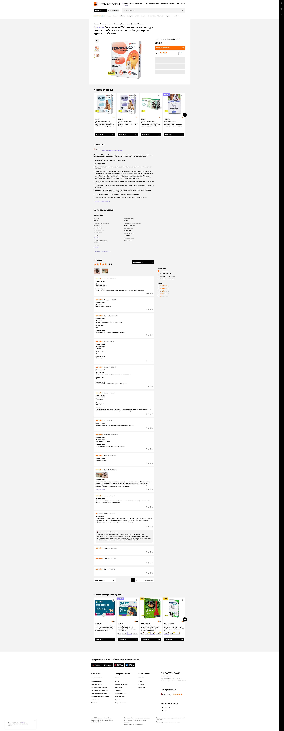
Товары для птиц (96, 699)
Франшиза (141, 687)
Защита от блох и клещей (99, 687)
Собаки (122, 16)
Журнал (117, 699)
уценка (176, 16)
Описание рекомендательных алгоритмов (168, 722)
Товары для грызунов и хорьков (100, 693)
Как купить (118, 690)
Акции (117, 678)
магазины (164, 3)
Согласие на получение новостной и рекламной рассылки (170, 718)
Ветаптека (151, 16)
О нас (140, 681)
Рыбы (137, 16)
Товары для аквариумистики (99, 690)
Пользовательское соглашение (133, 724)
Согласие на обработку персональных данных (135, 721)
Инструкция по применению (112, 150)
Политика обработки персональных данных (137, 718)
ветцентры (181, 3)
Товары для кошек (96, 681)
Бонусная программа (121, 684)
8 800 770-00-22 (170, 673)
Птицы (143, 16)
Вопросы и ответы (120, 703)
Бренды (117, 681)
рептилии (161, 16)
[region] (139, 16)
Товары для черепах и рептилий (100, 696)
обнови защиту (99, 16)
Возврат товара (119, 696)
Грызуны (130, 16)
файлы (23, 722)
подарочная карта (152, 3)
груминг (172, 3)
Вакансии (141, 684)
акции (109, 16)
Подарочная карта (97, 678)
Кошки (115, 16)
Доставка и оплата (120, 693)
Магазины (141, 678)
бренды (169, 16)
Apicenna (99, 27)
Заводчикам (118, 687)
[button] (170, 53)
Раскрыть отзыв (100, 489)
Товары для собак (96, 684)
